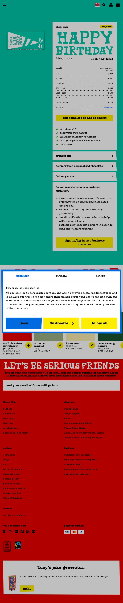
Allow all (99, 323)
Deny (23, 323)
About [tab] (100, 276)
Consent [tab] (22, 276)
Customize (59, 323)
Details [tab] (61, 276)
